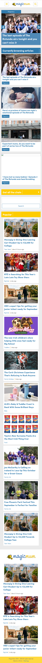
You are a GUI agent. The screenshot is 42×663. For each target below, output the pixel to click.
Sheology (26, 661)
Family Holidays (9, 379)
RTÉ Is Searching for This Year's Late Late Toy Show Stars (19, 276)
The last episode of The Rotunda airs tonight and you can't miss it (19, 78)
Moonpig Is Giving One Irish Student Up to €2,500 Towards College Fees (19, 536)
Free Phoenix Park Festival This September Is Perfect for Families (20, 503)
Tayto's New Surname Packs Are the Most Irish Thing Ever (20, 437)
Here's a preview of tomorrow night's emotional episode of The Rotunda (19, 111)
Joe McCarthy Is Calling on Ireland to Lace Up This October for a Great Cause (20, 470)
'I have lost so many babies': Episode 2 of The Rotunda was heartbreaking (19, 177)
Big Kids (6, 281)
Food (5, 442)
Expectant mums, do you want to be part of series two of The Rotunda (18, 144)
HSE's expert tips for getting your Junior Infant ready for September (21, 307)
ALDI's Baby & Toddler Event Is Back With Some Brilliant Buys (19, 405)
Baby (5, 411)
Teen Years (7, 249)
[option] (21, 27)
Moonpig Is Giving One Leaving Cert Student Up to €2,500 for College (19, 242)
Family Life (7, 477)
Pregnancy (11, 12)
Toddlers (7, 347)
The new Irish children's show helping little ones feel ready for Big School (20, 340)
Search (21, 206)
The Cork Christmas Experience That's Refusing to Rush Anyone (19, 374)
